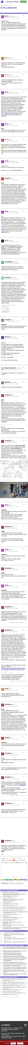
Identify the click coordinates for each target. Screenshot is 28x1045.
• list (17, 860)
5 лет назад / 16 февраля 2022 (12, 778)
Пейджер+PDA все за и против (9, 994)
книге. (17, 679)
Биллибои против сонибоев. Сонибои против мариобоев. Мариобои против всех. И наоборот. (14, 894)
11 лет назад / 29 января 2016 (12, 338)
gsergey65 (8, 277)
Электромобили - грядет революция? (10, 903)
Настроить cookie (17, 1036)
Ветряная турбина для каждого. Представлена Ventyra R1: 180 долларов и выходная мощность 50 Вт (15, 951)
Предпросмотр (19, 883)
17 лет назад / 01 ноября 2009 (12, 321)
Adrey (6, 124)
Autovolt (7, 337)
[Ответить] (23, 16)
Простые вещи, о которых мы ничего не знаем (12, 910)
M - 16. (7, 75)
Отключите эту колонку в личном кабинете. (10, 996)
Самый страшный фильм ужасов (9, 919)
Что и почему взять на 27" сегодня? (10, 914)
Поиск (23, 1033)
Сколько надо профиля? (8, 920)
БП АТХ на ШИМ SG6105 (9, 8)
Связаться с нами (5, 1033)
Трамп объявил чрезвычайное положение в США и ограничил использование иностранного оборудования (14, 957)
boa (6, 58)
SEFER (6, 505)
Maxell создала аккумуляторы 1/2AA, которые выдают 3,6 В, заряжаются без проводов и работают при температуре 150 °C (15, 948)
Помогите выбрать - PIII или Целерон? (10, 989)
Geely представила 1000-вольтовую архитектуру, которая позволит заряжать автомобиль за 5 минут (15, 965)
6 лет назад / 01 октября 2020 (12, 383)
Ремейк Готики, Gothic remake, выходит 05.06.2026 (13, 908)
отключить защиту (11, 768)
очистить (22, 862)
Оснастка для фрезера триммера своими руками (14, 938)
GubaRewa (8, 395)
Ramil (6, 16)
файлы (17, 862)
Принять (13, 1043)
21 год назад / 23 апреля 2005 (12, 141)
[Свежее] (8, 2)
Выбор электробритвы (7, 896)
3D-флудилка (5, 916)
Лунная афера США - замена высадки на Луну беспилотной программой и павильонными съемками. (15, 928)
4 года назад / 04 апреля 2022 (12, 842)
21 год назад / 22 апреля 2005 (12, 17)
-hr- (9, 862)
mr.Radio (7, 320)
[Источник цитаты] (9, 417)
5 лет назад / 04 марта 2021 (11, 706)
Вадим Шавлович (10, 368)
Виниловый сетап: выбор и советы (10, 892)
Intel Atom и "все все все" (8, 905)
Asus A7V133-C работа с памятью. (9, 991)
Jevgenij (7, 178)
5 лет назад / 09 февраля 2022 (12, 754)
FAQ (2, 1034)
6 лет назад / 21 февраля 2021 (12, 396)
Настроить (20, 1043)
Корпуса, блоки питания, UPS (6, 5)
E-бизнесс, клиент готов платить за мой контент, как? (13, 982)
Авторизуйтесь (4, 883)
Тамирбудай (8, 262)
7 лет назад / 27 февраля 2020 (12, 369)
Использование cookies (6, 1036)
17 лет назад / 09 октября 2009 (12, 263)
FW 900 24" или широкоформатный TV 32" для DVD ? (13, 983)
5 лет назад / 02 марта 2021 (11, 506)
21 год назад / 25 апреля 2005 (12, 213)
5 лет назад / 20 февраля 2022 (12, 804)
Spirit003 (7, 382)
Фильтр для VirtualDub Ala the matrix (11, 932)
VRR (4, 940)
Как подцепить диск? (7, 980)
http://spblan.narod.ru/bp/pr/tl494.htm (11, 114)
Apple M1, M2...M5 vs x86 (7, 898)
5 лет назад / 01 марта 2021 (11, 442)
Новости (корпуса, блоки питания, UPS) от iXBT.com (12, 945)
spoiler (3, 860)
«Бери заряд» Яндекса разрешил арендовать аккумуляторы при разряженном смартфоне (12, 954)
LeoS (6, 240)
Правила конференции (15, 1033)
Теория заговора (7, 937)
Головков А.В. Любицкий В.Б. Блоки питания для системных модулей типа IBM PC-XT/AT (13, 668)
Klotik (6, 689)
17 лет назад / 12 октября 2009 (12, 279)
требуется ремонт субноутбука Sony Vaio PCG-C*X (13, 979)
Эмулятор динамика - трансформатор (10, 917)
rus (11, 862)
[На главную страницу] (2, 2)
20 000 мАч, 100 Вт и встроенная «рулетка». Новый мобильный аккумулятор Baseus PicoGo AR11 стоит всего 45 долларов (15, 971)
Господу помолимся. (7, 902)
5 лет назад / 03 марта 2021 (11, 631)
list (20, 860)
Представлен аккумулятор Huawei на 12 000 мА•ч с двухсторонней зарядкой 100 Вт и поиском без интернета (15, 963)
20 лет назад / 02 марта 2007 (12, 241)
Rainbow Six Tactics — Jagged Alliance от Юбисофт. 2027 (15, 941)
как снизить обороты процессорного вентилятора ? (13, 992)
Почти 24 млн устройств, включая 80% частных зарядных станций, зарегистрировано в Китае (14, 974)
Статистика (6, 1034)
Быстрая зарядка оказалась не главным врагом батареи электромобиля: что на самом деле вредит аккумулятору (14, 968)
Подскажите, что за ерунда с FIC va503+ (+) (11, 985)
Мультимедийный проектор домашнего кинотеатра (13, 907)
